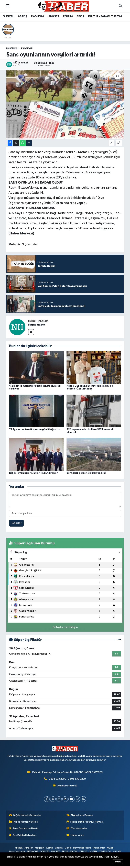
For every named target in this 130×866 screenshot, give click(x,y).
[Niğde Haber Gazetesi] (63, 6)
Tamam (118, 862)
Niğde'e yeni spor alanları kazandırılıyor (33, 473)
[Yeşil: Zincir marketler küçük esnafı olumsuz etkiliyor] (36, 367)
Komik (49, 847)
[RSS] (83, 799)
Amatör (29, 847)
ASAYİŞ (22, 16)
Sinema (59, 847)
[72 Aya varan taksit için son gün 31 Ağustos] (36, 410)
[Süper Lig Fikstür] (119, 639)
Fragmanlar (99, 847)
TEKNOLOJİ (105, 851)
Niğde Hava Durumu (82, 815)
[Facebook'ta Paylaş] (10, 143)
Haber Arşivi (77, 835)
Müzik (110, 847)
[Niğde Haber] (17, 327)
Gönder (16, 523)
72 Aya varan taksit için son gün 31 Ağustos (34, 429)
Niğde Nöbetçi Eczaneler (27, 815)
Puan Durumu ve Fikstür (25, 828)
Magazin (39, 847)
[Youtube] (71, 799)
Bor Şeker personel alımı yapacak (86, 473)
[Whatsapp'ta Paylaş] (23, 143)
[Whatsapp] (77, 799)
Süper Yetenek (17, 851)
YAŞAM (117, 851)
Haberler (11, 48)
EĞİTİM (68, 16)
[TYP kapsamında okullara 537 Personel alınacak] (94, 410)
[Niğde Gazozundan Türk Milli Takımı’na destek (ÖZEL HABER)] (94, 367)
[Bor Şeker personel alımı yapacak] (94, 454)
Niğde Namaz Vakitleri (26, 822)
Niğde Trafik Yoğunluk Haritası (86, 822)
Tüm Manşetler (78, 828)
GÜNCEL (8, 16)
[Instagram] (59, 799)
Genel (68, 847)
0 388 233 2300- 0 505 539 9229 (67, 779)
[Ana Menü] (7, 6)
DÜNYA (84, 851)
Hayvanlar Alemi (82, 847)
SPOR (80, 16)
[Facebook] (47, 799)
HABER (19, 847)
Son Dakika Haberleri (24, 835)
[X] (53, 799)
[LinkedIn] (65, 799)
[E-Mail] (31, 332)
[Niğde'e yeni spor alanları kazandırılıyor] (36, 454)
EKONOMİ (38, 16)
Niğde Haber (36, 324)
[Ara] (120, 6)
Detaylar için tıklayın (65, 627)
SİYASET (53, 16)
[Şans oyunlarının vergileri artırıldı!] (65, 104)
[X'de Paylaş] (16, 143)
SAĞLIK (93, 851)
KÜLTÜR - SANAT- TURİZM (105, 16)
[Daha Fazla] (29, 143)
